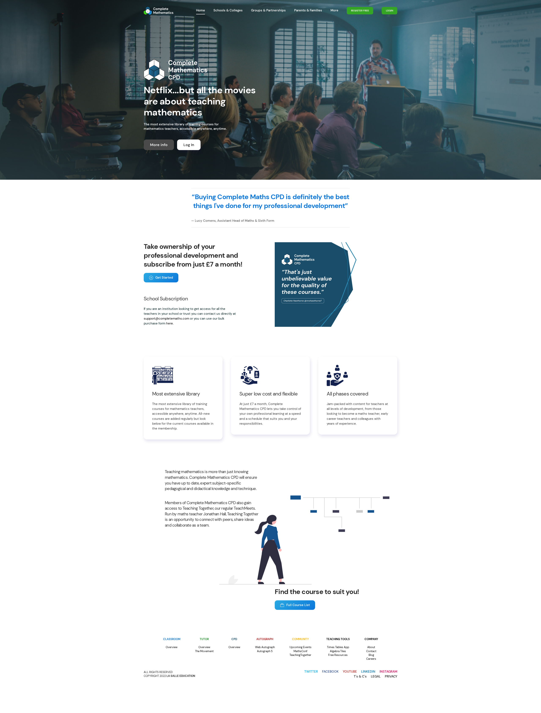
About (371, 647)
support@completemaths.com (166, 318)
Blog (371, 655)
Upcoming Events (300, 647)
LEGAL (376, 676)
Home (200, 10)
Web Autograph (265, 647)
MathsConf (300, 651)
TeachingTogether (300, 655)
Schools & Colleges (228, 10)
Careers (371, 659)
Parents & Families (308, 10)
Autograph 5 (265, 651)
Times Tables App (338, 647)
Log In (188, 144)
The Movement (204, 651)
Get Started (164, 277)
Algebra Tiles (338, 651)
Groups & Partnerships (268, 10)
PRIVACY (391, 676)
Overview (172, 647)
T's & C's (360, 676)
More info (159, 144)
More (334, 10)
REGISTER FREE (360, 10)
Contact (371, 651)
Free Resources (338, 655)
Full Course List (298, 605)
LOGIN (389, 10)
